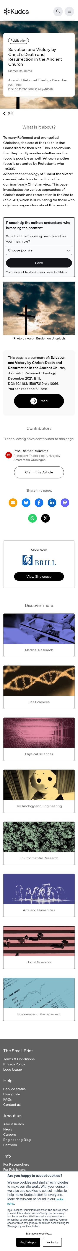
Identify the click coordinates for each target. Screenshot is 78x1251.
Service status (14, 1089)
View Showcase (38, 576)
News (7, 1129)
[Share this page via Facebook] (39, 502)
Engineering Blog (17, 1140)
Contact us (12, 1105)
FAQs (7, 1099)
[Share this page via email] (13, 502)
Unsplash (58, 338)
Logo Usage (12, 1069)
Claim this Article (39, 472)
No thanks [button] (52, 1242)
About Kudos (13, 1124)
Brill (10, 113)
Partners (10, 1145)
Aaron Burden (36, 338)
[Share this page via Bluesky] (26, 502)
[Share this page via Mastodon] (65, 502)
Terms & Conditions (18, 1059)
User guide (11, 1094)
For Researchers (16, 1164)
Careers (9, 1134)
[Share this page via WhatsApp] (32, 518)
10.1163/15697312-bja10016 (34, 89)
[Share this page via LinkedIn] (52, 502)
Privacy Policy (14, 1064)
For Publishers (14, 1170)
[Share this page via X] (45, 518)
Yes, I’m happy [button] (28, 1242)
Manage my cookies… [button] (39, 1233)
